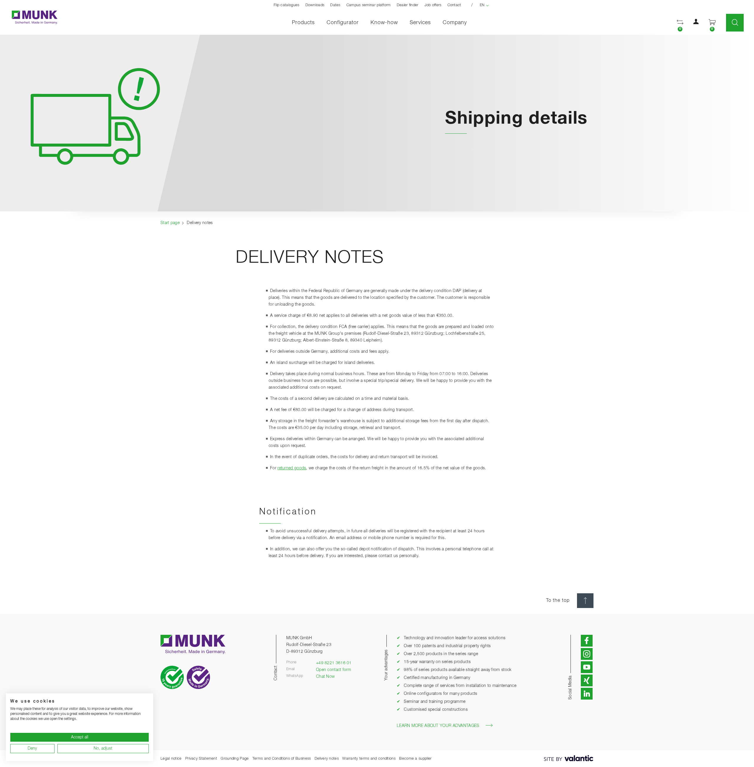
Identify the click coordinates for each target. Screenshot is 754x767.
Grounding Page (235, 759)
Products (303, 22)
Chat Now (325, 677)
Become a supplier (415, 759)
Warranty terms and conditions (369, 759)
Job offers (433, 5)
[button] (680, 23)
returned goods (291, 468)
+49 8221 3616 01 (334, 663)
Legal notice (171, 759)
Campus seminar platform (368, 5)
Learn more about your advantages (438, 726)
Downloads (315, 5)
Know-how (384, 22)
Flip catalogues (287, 5)
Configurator (343, 22)
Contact (454, 5)
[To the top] (585, 600)
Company (455, 22)
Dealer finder (408, 5)
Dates (335, 5)
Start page (170, 223)
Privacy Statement (201, 759)
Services (420, 22)
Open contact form (333, 670)
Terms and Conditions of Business (281, 759)
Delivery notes (327, 759)
